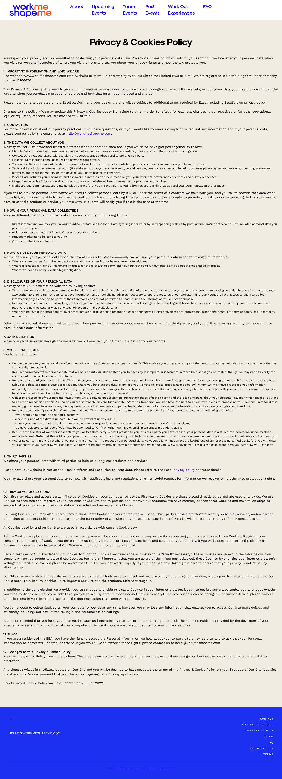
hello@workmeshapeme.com (88, 133)
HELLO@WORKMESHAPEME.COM (34, 733)
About (76, 6)
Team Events (130, 10)
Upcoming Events (103, 10)
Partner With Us (259, 730)
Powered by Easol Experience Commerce (141, 768)
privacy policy (184, 470)
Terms (268, 754)
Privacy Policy (261, 748)
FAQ (207, 6)
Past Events (152, 10)
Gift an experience (257, 724)
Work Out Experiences (181, 10)
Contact (266, 718)
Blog (269, 736)
